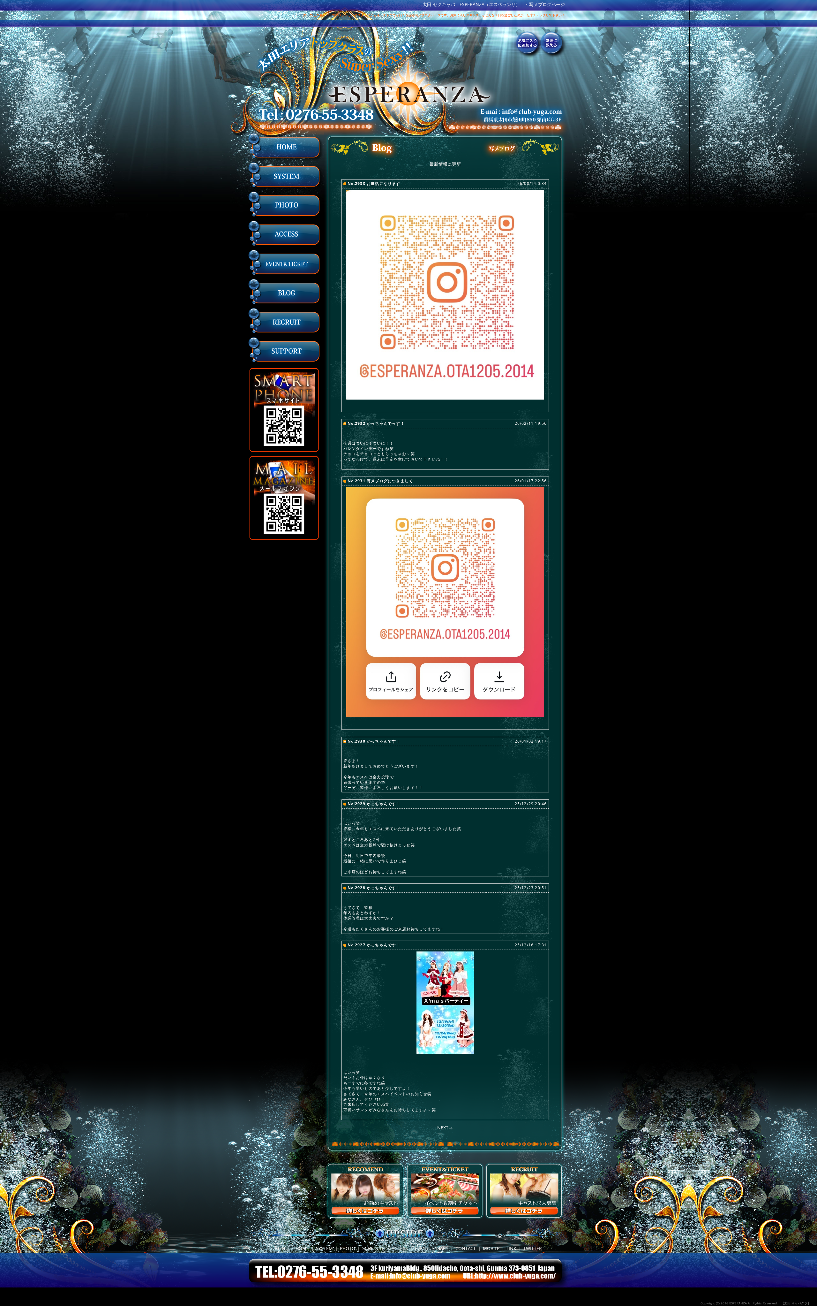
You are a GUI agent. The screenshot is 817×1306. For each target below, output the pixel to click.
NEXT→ (445, 1128)
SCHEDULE (373, 1248)
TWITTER (532, 1248)
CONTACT (465, 1248)
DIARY (442, 1248)
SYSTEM (324, 1248)
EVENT (422, 1248)
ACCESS (400, 1248)
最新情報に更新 (445, 164)
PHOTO (347, 1248)
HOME (302, 1248)
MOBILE (491, 1248)
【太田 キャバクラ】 (796, 1303)
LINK (511, 1248)
